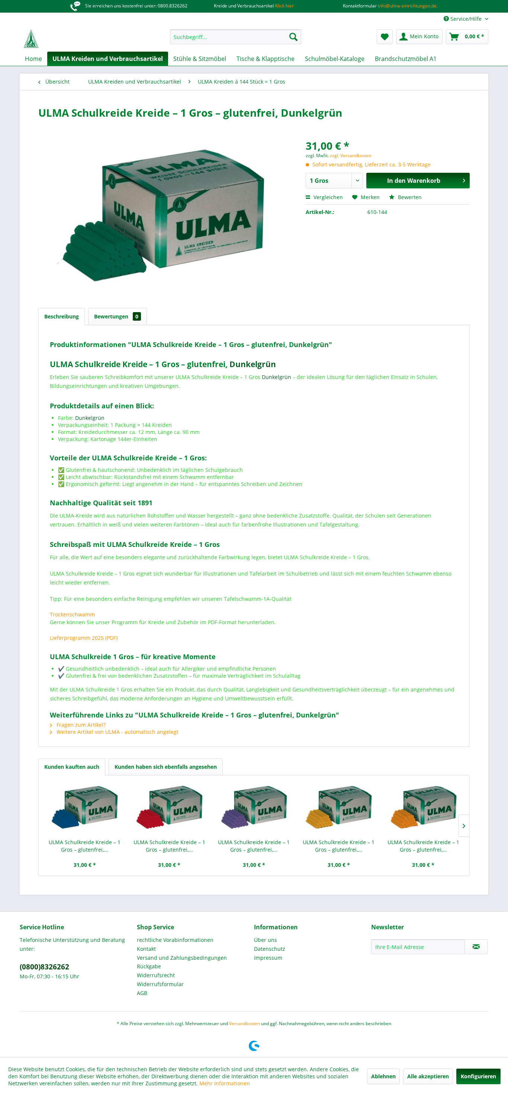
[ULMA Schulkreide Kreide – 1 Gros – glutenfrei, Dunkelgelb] (338, 809)
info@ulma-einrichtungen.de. (407, 6)
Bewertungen (116, 316)
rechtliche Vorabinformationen (175, 939)
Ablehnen (383, 1076)
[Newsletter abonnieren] (476, 946)
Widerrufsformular (160, 984)
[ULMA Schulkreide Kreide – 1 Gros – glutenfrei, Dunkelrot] (169, 809)
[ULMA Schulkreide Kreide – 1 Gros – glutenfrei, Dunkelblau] (84, 809)
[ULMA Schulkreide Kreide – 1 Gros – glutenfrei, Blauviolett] (254, 809)
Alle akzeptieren (428, 1076)
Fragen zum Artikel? (80, 724)
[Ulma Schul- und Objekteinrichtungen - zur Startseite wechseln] (31, 38)
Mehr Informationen (224, 1083)
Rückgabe (149, 966)
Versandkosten (244, 1023)
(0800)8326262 (44, 967)
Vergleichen (327, 197)
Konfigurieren (478, 1076)
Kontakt (146, 948)
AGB (142, 993)
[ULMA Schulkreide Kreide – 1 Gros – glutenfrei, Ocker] (423, 809)
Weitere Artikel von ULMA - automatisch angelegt (117, 731)
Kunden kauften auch (71, 766)
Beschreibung (61, 316)
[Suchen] (293, 36)
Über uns (265, 939)
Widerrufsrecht (156, 975)
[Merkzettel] (385, 36)
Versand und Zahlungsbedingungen (182, 957)
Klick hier (284, 6)
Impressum (268, 957)
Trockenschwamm (72, 614)
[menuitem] (235, 36)
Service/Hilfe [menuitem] (466, 18)
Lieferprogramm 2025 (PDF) (84, 637)
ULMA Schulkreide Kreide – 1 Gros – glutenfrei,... (84, 846)
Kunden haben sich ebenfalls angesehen (166, 766)
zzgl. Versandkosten (350, 155)
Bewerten (409, 197)
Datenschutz (269, 948)
